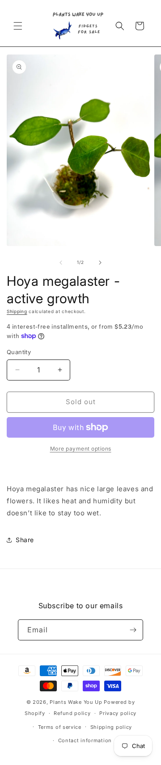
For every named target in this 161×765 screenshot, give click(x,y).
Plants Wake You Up (76, 702)
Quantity (19, 351)
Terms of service (59, 727)
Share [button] (25, 539)
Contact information (85, 740)
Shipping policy (111, 727)
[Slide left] (61, 262)
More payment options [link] (80, 448)
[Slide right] (100, 262)
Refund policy (72, 713)
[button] (18, 26)
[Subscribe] (133, 629)
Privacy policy (117, 713)
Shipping (17, 311)
